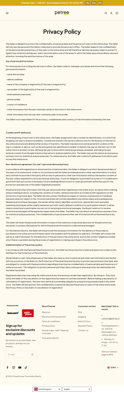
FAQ (80, 312)
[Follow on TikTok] (26, 367)
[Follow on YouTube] (19, 367)
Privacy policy (48, 326)
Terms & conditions (51, 321)
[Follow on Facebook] (7, 367)
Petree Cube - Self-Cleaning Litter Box (55, 332)
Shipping (82, 316)
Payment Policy (85, 326)
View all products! (50, 338)
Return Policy (84, 321)
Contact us (83, 330)
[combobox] (47, 389)
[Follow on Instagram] (13, 367)
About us (46, 312)
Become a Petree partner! (54, 316)
